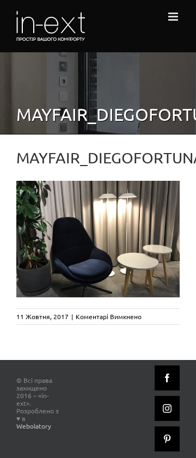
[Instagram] (167, 408)
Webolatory (33, 426)
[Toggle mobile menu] (174, 16)
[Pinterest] (167, 438)
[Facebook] (167, 377)
